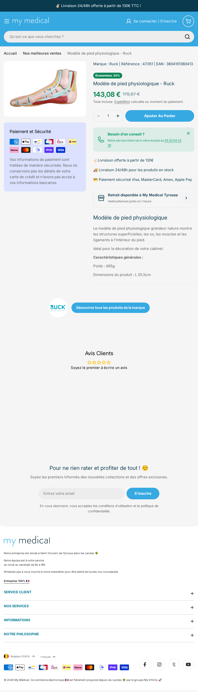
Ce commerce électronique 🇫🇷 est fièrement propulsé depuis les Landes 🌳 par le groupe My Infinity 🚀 (96, 680)
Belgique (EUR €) (20, 656)
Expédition (122, 102)
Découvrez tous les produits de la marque (110, 307)
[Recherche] (187, 37)
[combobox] (99, 36)
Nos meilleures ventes (42, 53)
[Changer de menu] (7, 21)
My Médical (21, 680)
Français (46, 656)
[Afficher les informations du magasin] (186, 198)
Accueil (10, 53)
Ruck (113, 64)
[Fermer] (188, 133)
